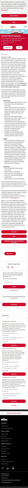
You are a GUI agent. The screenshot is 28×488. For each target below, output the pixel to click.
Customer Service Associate (9, 321)
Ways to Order (4, 434)
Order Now (4, 436)
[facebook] (2, 468)
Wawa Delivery (5, 441)
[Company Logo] (13, 26)
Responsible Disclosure (6, 482)
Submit (14, 286)
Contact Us (4, 459)
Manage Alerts (14, 290)
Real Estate (4, 446)
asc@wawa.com (14, 197)
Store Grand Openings (6, 428)
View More (14, 405)
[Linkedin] (7, 468)
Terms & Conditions (5, 475)
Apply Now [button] (14, 231)
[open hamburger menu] (2, 27)
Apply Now (8, 47)
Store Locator (4, 426)
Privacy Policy (5, 477)
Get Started (14, 304)
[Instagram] (13, 468)
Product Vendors (5, 449)
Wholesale (3, 451)
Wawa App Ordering (6, 438)
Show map (9, 253)
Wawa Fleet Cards (5, 453)
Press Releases (5, 463)
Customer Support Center (7, 461)
